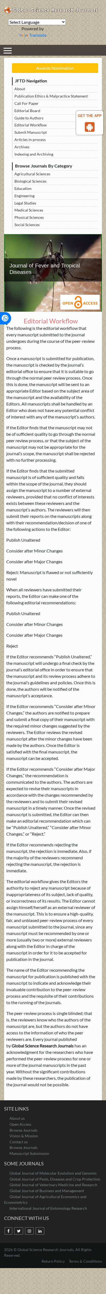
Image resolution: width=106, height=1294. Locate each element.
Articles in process (30, 139)
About (19, 88)
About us (17, 1118)
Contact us (19, 1141)
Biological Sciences (30, 181)
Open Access (20, 1124)
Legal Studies (25, 203)
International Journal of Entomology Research (48, 1208)
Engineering (24, 195)
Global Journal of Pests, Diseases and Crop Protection (55, 1179)
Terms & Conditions (85, 1261)
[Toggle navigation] (7, 50)
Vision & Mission (24, 1136)
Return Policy (54, 1261)
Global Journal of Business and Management (47, 1190)
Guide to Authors (28, 118)
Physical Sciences (29, 217)
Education (23, 188)
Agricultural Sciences (32, 174)
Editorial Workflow (30, 125)
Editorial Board (27, 110)
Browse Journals (24, 1130)
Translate (37, 35)
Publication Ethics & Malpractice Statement (51, 96)
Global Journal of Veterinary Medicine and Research (53, 1184)
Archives (21, 147)
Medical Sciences (28, 210)
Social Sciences (27, 224)
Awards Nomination (55, 68)
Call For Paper (26, 103)
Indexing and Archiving (33, 154)
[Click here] (8, 1231)
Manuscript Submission (29, 1153)
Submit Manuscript (30, 132)
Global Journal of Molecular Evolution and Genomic (53, 1173)
